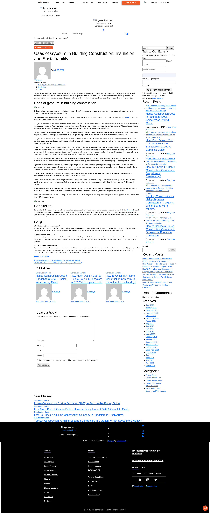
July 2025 (149, 324)
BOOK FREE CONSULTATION (159, 90)
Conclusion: (42, 87)
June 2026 (150, 305)
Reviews (47, 501)
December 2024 (152, 342)
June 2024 (150, 358)
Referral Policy (94, 495)
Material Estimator (51, 475)
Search (145, 246)
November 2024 (152, 345)
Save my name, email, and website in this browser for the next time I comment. (69, 360)
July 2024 (149, 355)
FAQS (40, 89)
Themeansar (121, 441)
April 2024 (150, 363)
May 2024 (150, 360)
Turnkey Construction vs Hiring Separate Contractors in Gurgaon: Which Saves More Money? (160, 202)
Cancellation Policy (95, 490)
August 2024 (151, 352)
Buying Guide (151, 375)
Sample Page (77, 34)
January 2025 (151, 339)
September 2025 (152, 318)
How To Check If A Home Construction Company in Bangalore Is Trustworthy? (121, 279)
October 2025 (151, 316)
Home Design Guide (154, 380)
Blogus (111, 441)
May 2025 (150, 329)
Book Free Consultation (44, 43)
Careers (47, 492)
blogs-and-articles (51, 11)
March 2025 (150, 334)
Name (40, 345)
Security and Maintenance (156, 391)
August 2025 (151, 321)
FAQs (90, 486)
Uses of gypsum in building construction (51, 85)
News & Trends (152, 386)
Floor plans (48, 479)
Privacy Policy (93, 481)
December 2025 (152, 310)
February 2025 (151, 337)
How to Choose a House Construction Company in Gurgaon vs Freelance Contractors (160, 231)
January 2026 (151, 308)
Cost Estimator (50, 470)
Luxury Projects (50, 466)
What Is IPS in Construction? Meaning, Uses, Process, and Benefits (57, 263)
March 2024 (150, 366)
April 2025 (150, 331)
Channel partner (94, 466)
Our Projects (49, 462)
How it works (49, 457)
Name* (169, 61)
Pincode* (146, 85)
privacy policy (157, 98)
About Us (47, 484)
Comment (41, 341)
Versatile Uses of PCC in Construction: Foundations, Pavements (57, 260)
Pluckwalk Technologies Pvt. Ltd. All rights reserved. (106, 510)
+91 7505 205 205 (139, 473)
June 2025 (150, 326)
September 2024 (152, 350)
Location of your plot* (150, 79)
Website (40, 355)
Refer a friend (93, 462)
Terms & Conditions (95, 477)
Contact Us (48, 497)
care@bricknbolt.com (156, 473)
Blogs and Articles (51, 488)
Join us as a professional (98, 457)
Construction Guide (43, 48)
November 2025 (152, 313)
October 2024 (151, 347)
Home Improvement (153, 383)
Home (64, 34)
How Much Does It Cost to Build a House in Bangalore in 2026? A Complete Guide (86, 279)
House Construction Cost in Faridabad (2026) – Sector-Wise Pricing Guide (51, 279)
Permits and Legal (153, 388)
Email (39, 350)
